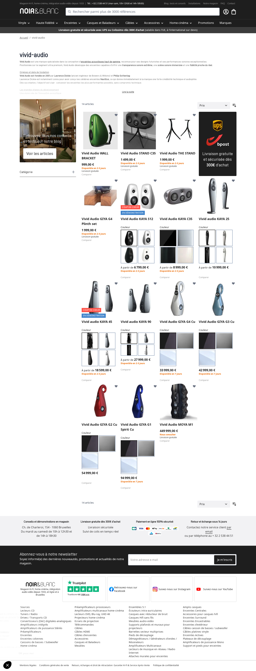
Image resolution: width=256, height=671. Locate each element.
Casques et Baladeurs (87, 642)
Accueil (24, 37)
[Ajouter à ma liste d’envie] (116, 115)
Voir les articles (39, 153)
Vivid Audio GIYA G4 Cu (177, 322)
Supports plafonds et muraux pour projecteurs (149, 626)
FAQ (223, 3)
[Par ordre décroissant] (234, 105)
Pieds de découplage (141, 635)
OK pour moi (59, 653)
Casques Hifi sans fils (141, 617)
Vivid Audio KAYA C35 (176, 219)
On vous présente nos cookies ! (25, 639)
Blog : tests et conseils (175, 3)
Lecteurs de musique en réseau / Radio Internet (152, 650)
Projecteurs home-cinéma (90, 617)
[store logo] (39, 11)
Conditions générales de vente (54, 665)
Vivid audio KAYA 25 (214, 219)
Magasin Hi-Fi (26, 3)
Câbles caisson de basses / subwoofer (205, 628)
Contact (231, 3)
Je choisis (22, 653)
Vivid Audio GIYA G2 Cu (99, 424)
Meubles (80, 645)
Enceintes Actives (193, 635)
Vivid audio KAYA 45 (97, 322)
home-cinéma (41, 3)
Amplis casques (192, 607)
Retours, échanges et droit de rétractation (92, 665)
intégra (52, 3)
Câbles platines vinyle (196, 631)
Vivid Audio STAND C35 (138, 153)
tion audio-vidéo (63, 3)
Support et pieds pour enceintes (202, 645)
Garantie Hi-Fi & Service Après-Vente (132, 665)
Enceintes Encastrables (196, 621)
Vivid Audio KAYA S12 (137, 219)
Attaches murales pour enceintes (148, 656)
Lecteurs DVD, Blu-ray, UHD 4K (92, 614)
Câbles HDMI (82, 631)
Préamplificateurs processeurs (92, 607)
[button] (7, 665)
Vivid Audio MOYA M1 (176, 424)
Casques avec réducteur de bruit (148, 614)
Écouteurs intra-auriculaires (145, 610)
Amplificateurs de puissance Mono (203, 642)
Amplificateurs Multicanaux (145, 645)
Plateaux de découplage (197, 638)
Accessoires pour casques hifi (200, 614)
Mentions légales (28, 665)
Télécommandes (84, 624)
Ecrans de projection (87, 621)
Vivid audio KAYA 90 (136, 322)
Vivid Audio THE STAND (177, 153)
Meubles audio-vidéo (141, 621)
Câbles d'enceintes (86, 635)
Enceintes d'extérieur (195, 624)
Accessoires (81, 638)
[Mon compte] (226, 12)
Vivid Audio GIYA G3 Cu (216, 322)
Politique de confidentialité (166, 665)
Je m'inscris (224, 560)
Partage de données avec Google (26, 636)
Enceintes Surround (194, 617)
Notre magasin (210, 3)
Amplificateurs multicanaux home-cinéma (99, 610)
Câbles (79, 628)
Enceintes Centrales (194, 610)
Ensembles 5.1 (137, 607)
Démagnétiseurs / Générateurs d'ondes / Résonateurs (153, 640)
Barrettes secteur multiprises (146, 631)
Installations (194, 3)
